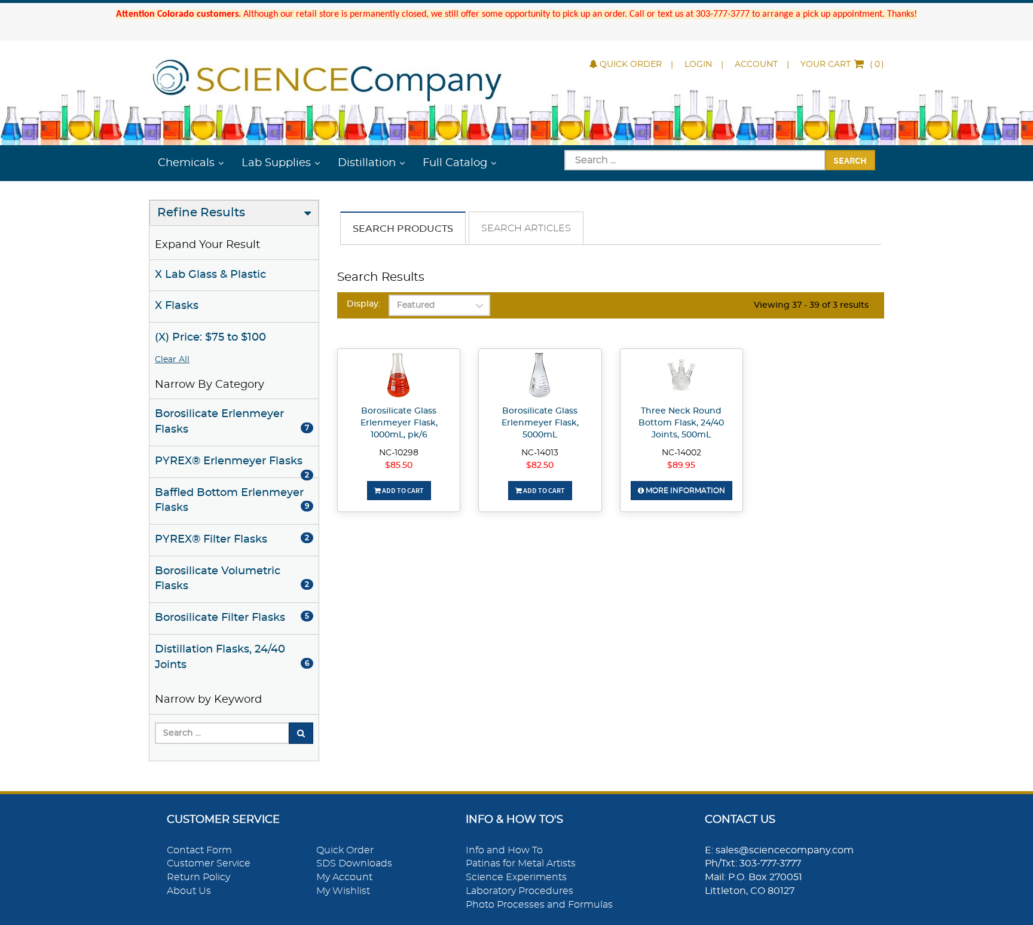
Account (756, 64)
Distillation (367, 163)
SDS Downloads (354, 863)
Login (698, 64)
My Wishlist (343, 891)
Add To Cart (402, 490)
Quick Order (631, 64)
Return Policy (198, 877)
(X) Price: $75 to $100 (210, 337)
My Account (344, 877)
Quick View (399, 377)
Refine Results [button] (201, 213)
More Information (684, 490)
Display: (363, 304)
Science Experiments (516, 877)
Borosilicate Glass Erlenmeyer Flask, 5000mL (540, 423)
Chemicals (186, 163)
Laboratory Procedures (519, 891)
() (842, 64)
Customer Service (208, 863)
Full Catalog (455, 163)
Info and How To (504, 850)
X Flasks (176, 306)
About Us (189, 891)
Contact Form (199, 850)
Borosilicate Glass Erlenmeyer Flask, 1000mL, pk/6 (399, 423)
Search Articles (526, 228)
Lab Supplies (276, 163)
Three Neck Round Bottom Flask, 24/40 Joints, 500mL (681, 423)
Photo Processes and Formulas (539, 904)
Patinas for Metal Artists (521, 863)
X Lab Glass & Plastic (210, 274)
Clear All (172, 360)
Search (850, 160)
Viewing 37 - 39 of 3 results (811, 305)
